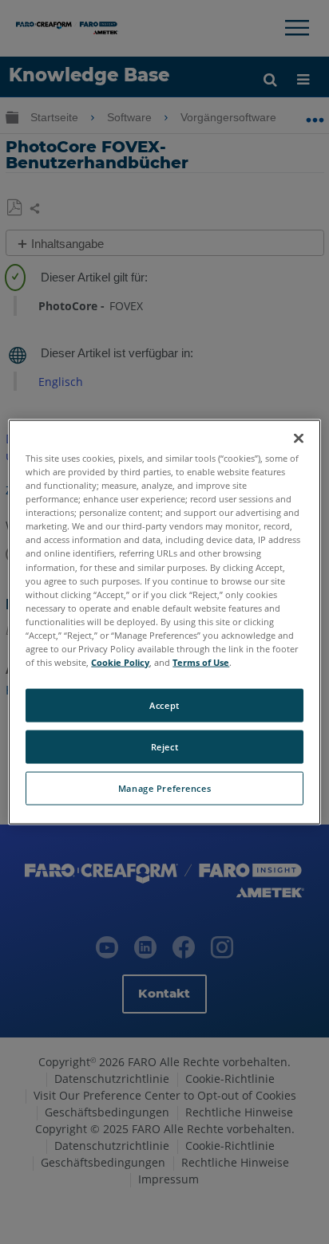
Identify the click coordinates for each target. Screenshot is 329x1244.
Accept (164, 705)
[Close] (298, 438)
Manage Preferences (164, 787)
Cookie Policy (120, 662)
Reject (164, 747)
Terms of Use (200, 662)
